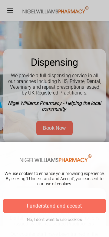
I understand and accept (54, 206)
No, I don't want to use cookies (54, 219)
